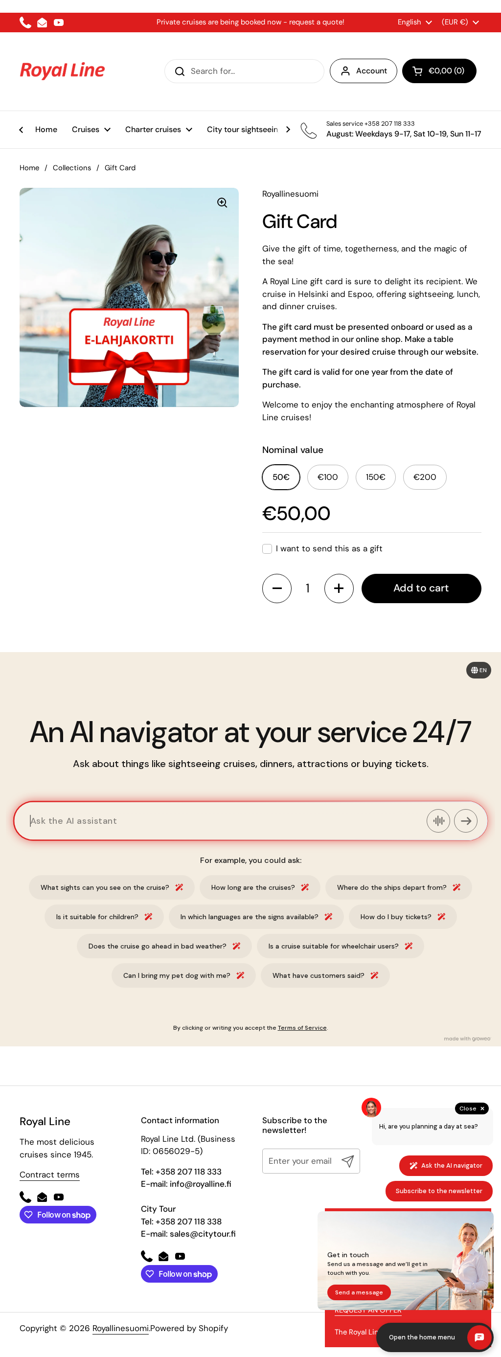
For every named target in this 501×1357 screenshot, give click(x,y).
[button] (439, 71)
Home (29, 168)
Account (371, 71)
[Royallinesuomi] (62, 71)
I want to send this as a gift (329, 548)
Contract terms (50, 1174)
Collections (72, 168)
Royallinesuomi (120, 1328)
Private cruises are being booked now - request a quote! (250, 22)
